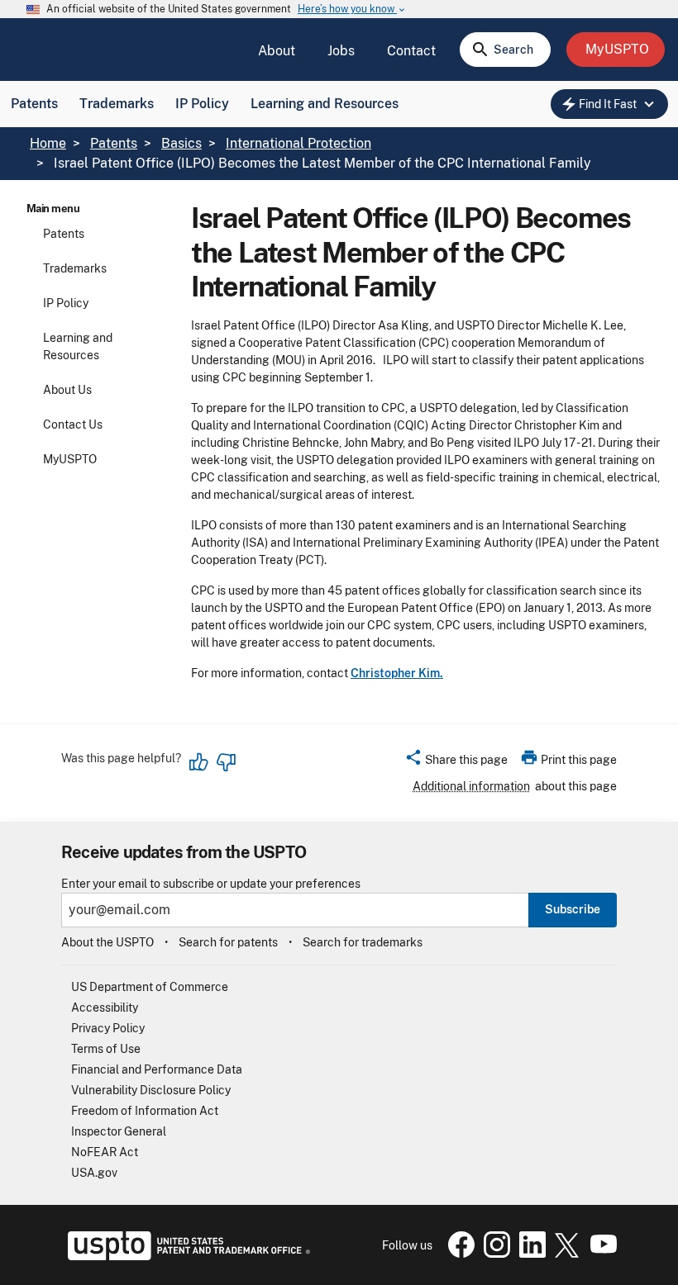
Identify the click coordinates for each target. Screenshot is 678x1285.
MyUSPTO (70, 459)
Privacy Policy (108, 1028)
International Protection (298, 143)
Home (48, 143)
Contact (411, 51)
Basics (181, 143)
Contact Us (73, 424)
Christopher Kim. (397, 673)
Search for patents (228, 942)
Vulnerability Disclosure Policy (151, 1090)
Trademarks (116, 103)
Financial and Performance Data (156, 1069)
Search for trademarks (363, 942)
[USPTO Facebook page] (458, 1253)
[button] (456, 762)
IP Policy (202, 103)
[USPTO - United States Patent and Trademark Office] (185, 1256)
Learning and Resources (325, 103)
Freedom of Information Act (144, 1110)
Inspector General (118, 1131)
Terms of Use (106, 1048)
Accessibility (104, 1007)
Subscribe (572, 909)
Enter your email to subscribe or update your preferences (210, 884)
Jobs (341, 51)
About (276, 51)
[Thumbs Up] (199, 762)
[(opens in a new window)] (493, 1253)
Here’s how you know (352, 9)
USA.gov (94, 1172)
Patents (34, 103)
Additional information (471, 786)
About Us (67, 389)
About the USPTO (107, 942)
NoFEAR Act (104, 1152)
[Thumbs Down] (226, 762)
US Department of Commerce (149, 986)
